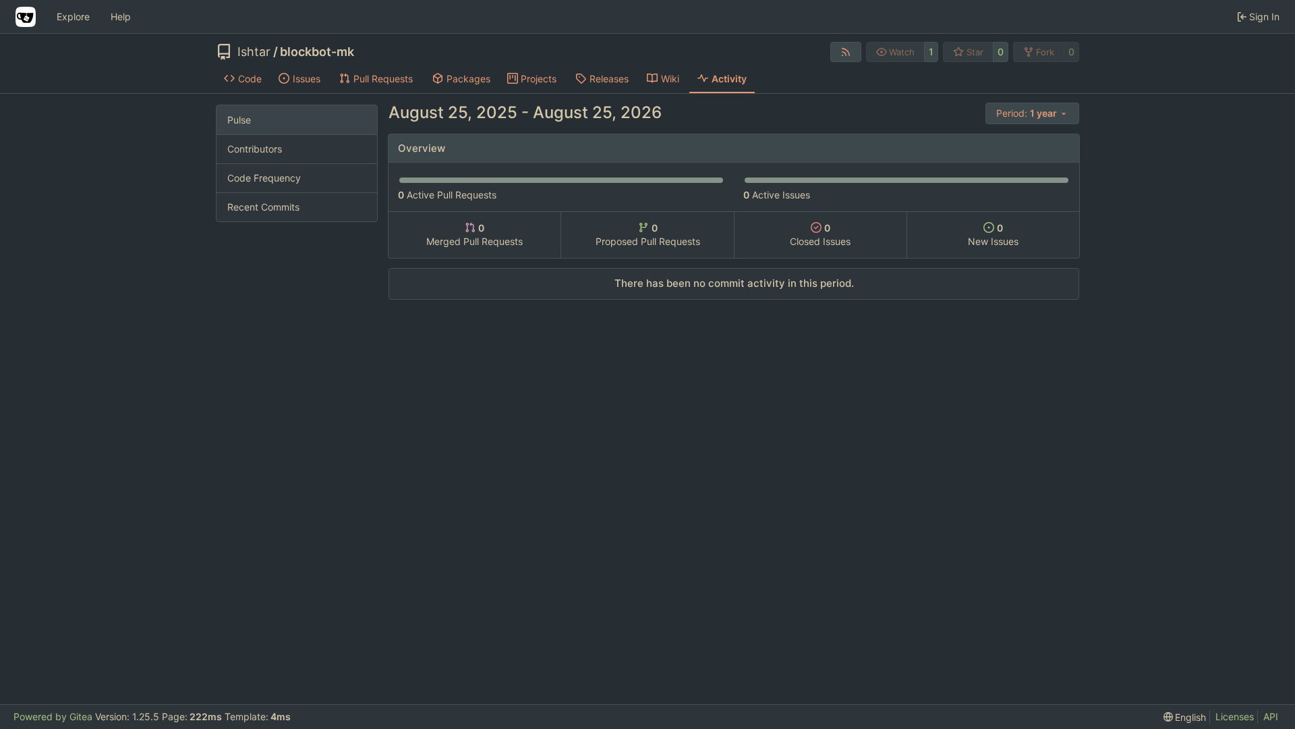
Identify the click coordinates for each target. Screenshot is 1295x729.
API (1270, 716)
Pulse (239, 120)
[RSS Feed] (845, 52)
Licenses (1234, 716)
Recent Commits (263, 207)
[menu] (1032, 113)
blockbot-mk (317, 52)
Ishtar (253, 52)
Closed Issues (820, 234)
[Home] (26, 17)
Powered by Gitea (52, 716)
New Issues (993, 234)
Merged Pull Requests (474, 234)
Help (121, 16)
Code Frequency (264, 178)
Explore (73, 16)
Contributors (254, 149)
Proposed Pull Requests (648, 234)
